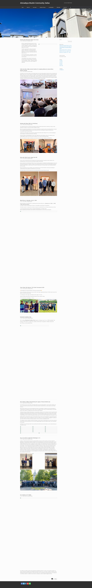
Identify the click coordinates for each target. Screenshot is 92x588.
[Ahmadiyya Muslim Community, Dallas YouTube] (28, 583)
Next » (56, 578)
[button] (70, 7)
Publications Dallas (29, 40)
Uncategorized (62, 69)
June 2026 (61, 61)
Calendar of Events (42, 7)
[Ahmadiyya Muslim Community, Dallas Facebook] (22, 583)
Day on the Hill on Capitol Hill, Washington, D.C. (30, 437)
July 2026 (61, 60)
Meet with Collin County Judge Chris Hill (28, 157)
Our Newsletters (51, 7)
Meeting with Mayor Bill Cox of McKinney (28, 123)
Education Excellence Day (25, 317)
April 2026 (61, 64)
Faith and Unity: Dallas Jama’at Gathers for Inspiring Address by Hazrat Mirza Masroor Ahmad (66, 47)
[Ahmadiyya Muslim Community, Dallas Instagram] (26, 583)
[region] (46, 23)
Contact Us (65, 7)
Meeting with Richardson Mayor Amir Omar (29, 39)
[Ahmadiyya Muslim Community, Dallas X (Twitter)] (24, 583)
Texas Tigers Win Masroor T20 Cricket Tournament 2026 (32, 287)
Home (23, 7)
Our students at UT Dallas (25, 494)
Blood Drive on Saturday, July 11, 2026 (28, 200)
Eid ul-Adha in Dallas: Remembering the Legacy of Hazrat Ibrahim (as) (35, 401)
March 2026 (61, 65)
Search (61, 39)
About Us (28, 7)
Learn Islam (34, 7)
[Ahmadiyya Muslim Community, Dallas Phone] (30, 583)
